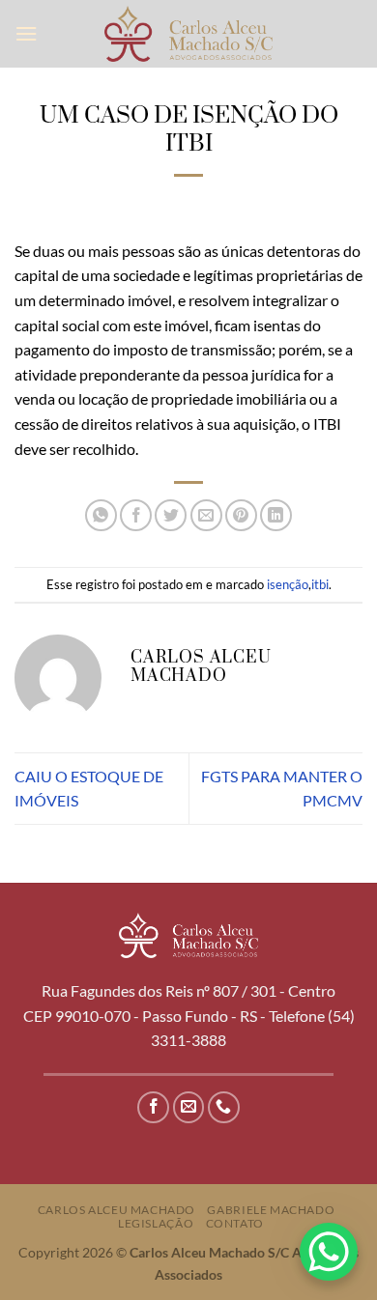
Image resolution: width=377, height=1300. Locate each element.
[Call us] (224, 1107)
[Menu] (26, 33)
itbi (320, 584)
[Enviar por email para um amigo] (206, 515)
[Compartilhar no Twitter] (171, 515)
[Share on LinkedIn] (276, 515)
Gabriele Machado (270, 1209)
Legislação (155, 1223)
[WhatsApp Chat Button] (329, 1252)
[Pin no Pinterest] (241, 515)
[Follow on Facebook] (153, 1107)
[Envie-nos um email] (189, 1107)
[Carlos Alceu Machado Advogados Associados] (189, 33)
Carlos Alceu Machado (116, 1209)
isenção (287, 584)
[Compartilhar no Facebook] (136, 515)
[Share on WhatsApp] (101, 515)
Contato (235, 1223)
